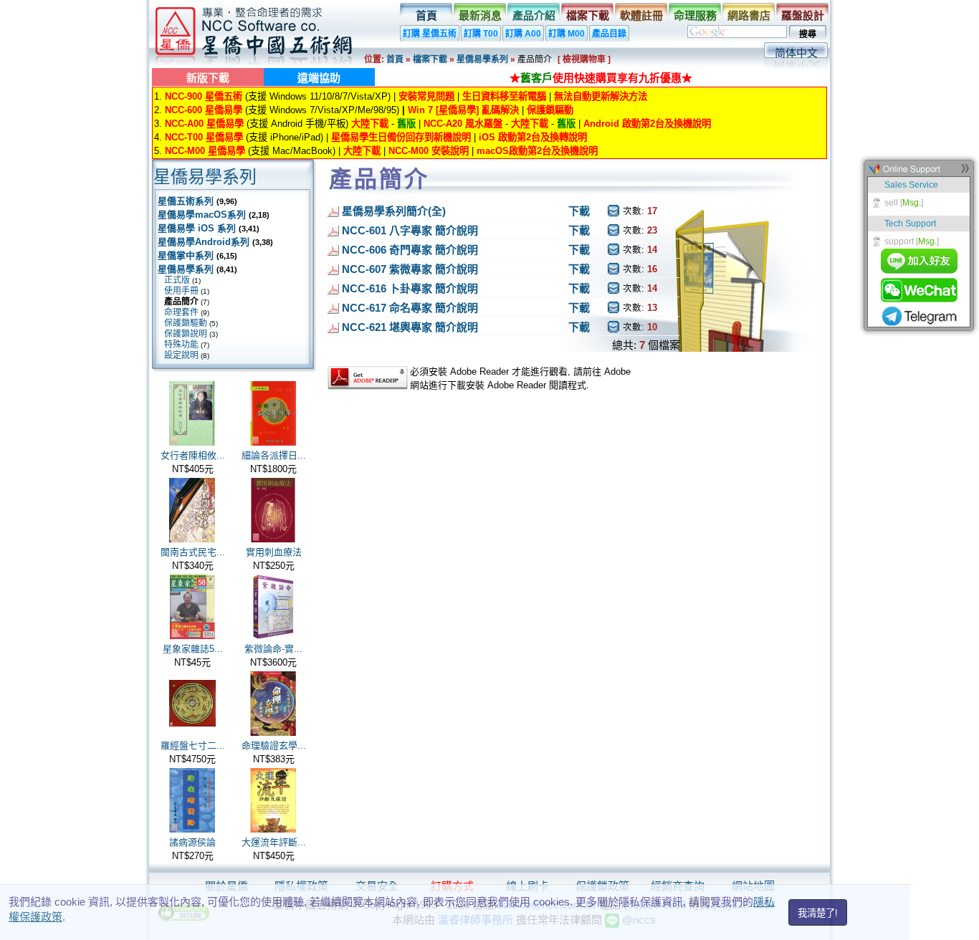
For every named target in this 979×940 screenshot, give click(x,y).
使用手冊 (181, 291)
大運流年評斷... (274, 842)
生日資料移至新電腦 (504, 96)
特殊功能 (181, 345)
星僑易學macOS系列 (202, 214)
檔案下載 (587, 15)
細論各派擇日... (274, 455)
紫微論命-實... (273, 648)
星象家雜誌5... (193, 648)
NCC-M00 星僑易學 (205, 150)
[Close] (965, 172)
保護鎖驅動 (550, 110)
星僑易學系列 (482, 59)
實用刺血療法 (274, 552)
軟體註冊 (641, 15)
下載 (579, 211)
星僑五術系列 (186, 201)
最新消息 (480, 15)
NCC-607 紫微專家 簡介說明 (410, 269)
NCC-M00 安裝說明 (428, 150)
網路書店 (748, 15)
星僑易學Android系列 (203, 241)
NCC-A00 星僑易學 (204, 123)
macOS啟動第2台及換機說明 (537, 150)
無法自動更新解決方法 (600, 96)
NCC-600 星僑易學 (203, 110)
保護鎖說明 (185, 334)
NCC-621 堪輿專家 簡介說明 (410, 327)
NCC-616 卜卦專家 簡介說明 (410, 288)
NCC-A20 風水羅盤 (463, 123)
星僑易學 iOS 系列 (197, 228)
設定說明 (181, 355)
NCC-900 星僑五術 (203, 96)
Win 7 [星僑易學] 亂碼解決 (463, 110)
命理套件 (181, 312)
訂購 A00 (523, 34)
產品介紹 (533, 15)
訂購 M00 (566, 34)
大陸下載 (369, 123)
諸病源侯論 (192, 842)
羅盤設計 (802, 15)
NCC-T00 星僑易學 (204, 137)
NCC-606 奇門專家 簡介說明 (410, 250)
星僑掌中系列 (186, 255)
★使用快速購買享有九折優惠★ (601, 78)
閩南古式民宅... (193, 552)
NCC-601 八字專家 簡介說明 (410, 230)
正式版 (177, 280)
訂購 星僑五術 (430, 34)
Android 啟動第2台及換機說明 (647, 123)
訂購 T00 (481, 34)
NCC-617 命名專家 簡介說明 (410, 308)
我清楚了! (818, 913)
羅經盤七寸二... (193, 745)
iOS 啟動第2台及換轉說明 (533, 137)
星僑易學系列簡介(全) (394, 211)
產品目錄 (609, 34)
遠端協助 (318, 78)
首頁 (426, 15)
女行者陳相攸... (193, 455)
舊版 (406, 123)
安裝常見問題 (426, 96)
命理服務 (695, 15)
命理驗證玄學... (274, 745)
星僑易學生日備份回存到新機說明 (401, 137)
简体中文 (796, 53)
